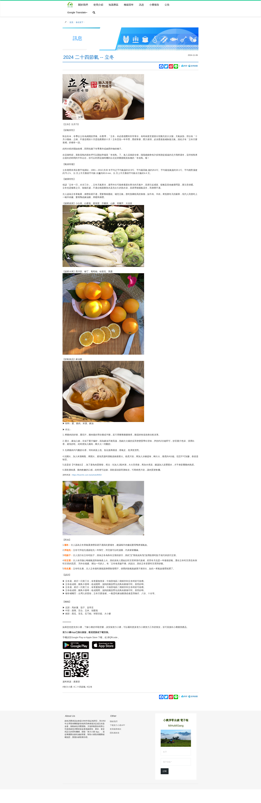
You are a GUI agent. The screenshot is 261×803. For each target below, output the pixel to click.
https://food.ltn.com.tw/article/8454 (87, 475)
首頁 (71, 22)
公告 (167, 4)
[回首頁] (70, 4)
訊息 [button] (141, 4)
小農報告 (154, 4)
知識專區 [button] (113, 4)
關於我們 (83, 4)
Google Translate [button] (76, 12)
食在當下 (79, 22)
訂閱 (165, 771)
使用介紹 (98, 4)
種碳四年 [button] (129, 4)
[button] (94, 12)
